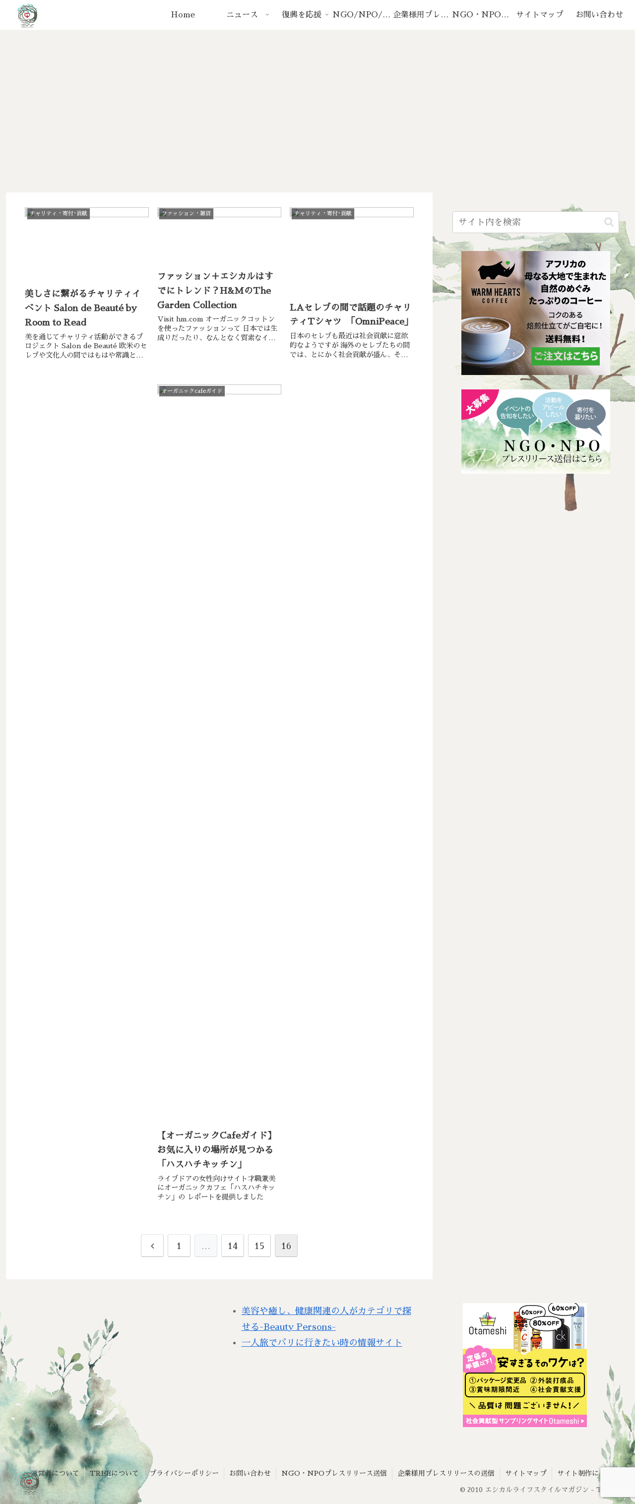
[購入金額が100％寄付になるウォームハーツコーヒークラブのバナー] (535, 313)
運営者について (55, 1473)
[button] (609, 222)
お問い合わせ (250, 1473)
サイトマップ (526, 1473)
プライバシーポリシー (184, 1473)
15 (259, 1246)
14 (233, 1246)
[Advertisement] (317, 111)
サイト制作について (588, 1473)
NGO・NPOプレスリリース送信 (334, 1473)
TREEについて (114, 1473)
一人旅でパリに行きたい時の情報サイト (322, 1342)
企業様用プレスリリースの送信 (446, 1473)
